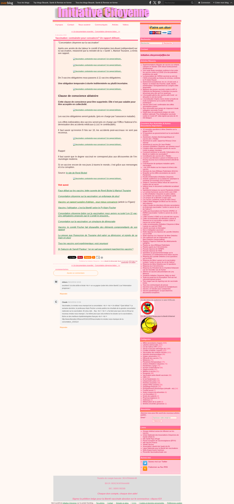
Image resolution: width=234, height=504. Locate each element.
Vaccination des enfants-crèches (155, 352)
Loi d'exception (148, 394)
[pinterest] (159, 2)
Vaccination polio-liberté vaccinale (155, 375)
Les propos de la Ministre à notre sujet (157, 198)
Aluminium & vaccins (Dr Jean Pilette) (156, 145)
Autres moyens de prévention (153, 392)
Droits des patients (150, 396)
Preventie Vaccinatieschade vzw (155, 452)
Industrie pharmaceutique (152, 354)
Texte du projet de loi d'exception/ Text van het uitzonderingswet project (160, 278)
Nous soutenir (84, 25)
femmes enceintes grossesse (153, 404)
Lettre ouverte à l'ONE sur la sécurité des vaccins (161, 217)
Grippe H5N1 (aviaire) (151, 385)
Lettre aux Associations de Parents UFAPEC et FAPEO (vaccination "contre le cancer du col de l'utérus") (160, 213)
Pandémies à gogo (150, 366)
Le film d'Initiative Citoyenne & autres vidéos (159, 194)
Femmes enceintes (150, 383)
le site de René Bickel (76, 173)
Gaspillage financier (150, 387)
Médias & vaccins (149, 371)
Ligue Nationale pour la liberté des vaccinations (160, 448)
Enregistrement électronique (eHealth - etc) (159, 388)
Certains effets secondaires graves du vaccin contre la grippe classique (159, 149)
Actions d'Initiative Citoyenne (153, 364)
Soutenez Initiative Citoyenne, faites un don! (159, 275)
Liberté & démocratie (110, 261)
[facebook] (150, 2)
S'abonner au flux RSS (158, 467)
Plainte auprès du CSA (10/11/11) (155, 247)
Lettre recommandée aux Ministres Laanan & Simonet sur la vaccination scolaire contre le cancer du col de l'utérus (159, 220)
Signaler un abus (122, 503)
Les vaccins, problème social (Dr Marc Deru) (159, 200)
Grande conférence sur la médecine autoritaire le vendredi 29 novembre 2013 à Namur (161, 180)
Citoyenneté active (150, 381)
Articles (115, 25)
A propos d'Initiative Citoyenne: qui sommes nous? (161, 146)
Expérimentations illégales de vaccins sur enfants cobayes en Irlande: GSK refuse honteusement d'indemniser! (161, 67)
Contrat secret (148, 390)
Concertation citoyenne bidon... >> (107, 32)
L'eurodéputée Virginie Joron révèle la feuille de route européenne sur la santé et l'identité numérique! (160, 101)
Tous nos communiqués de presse (155, 285)
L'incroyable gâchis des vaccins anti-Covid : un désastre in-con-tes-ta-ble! (160, 96)
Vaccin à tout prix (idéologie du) (127, 261)
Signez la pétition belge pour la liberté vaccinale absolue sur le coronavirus (110, 499)
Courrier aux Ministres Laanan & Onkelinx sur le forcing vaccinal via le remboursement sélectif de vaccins (161, 160)
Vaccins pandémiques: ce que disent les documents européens (157, 292)
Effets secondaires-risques (152, 343)
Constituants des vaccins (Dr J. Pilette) (157, 156)
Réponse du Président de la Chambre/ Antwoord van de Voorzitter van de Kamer (160, 269)
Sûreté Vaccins (148, 444)
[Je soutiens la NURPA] (149, 334)
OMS (145, 377)
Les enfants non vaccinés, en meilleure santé (159, 196)
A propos (59, 25)
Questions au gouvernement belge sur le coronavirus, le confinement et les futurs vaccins (160, 254)
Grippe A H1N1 (148, 370)
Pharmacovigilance (150, 398)
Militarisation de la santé (152, 402)
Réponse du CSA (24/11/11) (153, 266)
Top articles (100, 503)
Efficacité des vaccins (151, 358)
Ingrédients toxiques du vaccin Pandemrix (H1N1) (161, 190)
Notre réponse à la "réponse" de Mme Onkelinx (160, 236)
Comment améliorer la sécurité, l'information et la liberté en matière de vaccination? (161, 153)
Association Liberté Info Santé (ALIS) (156, 446)
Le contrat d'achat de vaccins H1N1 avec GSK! (160, 192)
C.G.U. (134, 503)
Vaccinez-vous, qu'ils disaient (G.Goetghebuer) (160, 287)
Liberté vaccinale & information (154, 228)
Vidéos (126, 25)
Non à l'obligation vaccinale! (153, 230)
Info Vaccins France (150, 443)
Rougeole (146, 373)
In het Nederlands (149, 379)
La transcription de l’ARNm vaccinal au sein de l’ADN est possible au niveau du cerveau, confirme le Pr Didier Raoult (161, 78)
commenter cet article (128, 262)
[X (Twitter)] (154, 2)
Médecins (146, 360)
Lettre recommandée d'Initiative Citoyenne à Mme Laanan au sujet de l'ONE (161, 225)
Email (143, 417)
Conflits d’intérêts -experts (152, 351)
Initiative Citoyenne (70, 503)
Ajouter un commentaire (75, 273)
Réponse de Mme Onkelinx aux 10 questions (159, 264)
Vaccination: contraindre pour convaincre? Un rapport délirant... (88, 38)
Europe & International (151, 368)
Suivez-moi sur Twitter (157, 461)
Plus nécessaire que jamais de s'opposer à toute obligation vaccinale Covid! (160, 109)
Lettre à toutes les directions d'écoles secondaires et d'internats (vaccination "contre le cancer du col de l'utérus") (161, 207)
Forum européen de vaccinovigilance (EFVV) (159, 441)
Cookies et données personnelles (151, 503)
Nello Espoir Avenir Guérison (153, 450)
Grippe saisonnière (150, 356)
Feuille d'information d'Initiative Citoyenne (158, 177)
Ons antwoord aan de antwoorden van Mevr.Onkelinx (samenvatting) (157, 238)
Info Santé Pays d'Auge (151, 439)
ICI (159, 499)
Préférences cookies (174, 503)
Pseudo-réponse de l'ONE (152, 251)
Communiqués (101, 25)
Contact (70, 25)
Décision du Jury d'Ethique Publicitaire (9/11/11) (160, 171)
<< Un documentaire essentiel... (83, 32)
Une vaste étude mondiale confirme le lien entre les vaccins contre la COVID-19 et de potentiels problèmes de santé (160, 72)
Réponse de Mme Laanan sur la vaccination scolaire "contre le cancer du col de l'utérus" (159, 261)
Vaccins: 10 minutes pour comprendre (157, 289)
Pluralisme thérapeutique (152, 362)
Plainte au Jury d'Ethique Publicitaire (156, 245)
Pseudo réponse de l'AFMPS (153, 249)
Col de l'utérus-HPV (150, 347)
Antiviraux (146, 400)
